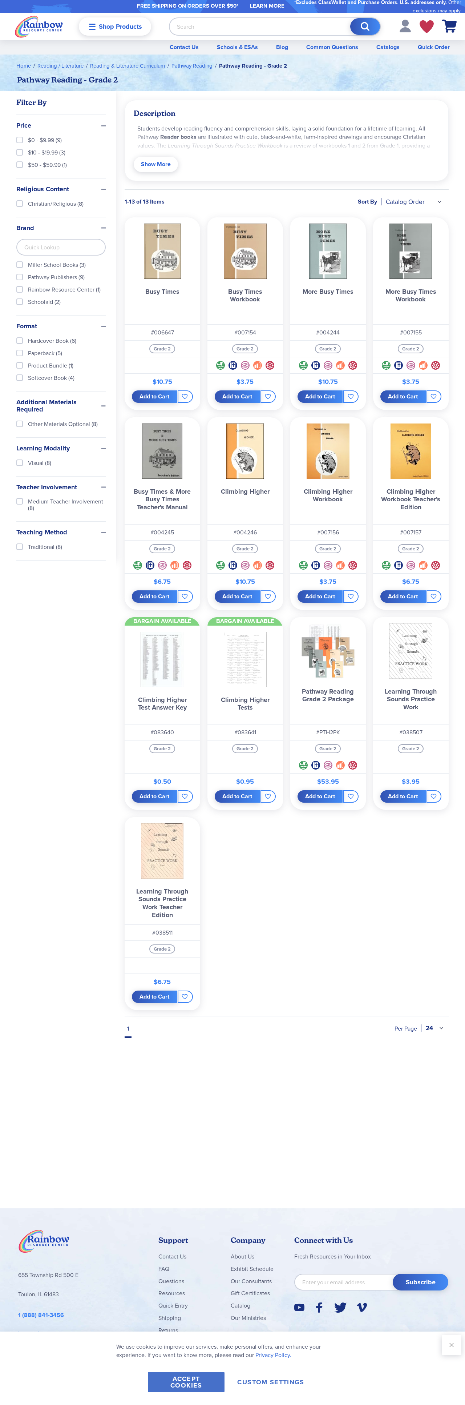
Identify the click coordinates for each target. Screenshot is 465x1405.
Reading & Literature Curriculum (127, 65)
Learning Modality (43, 448)
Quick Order (434, 47)
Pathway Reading (192, 65)
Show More (156, 164)
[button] (405, 25)
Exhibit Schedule (252, 1269)
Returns (168, 1330)
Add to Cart (154, 396)
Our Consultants (251, 1281)
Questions (171, 1281)
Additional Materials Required (46, 406)
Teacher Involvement (46, 487)
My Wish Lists (427, 26)
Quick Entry (173, 1305)
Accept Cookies (186, 1382)
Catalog (240, 1305)
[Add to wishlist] (185, 396)
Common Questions (332, 47)
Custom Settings (270, 1382)
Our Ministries (248, 1318)
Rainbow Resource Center (44, 1243)
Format (26, 326)
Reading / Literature (60, 65)
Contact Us (184, 47)
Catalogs (388, 47)
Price (23, 125)
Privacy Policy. (273, 1355)
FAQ (163, 1269)
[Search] (365, 26)
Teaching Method (41, 532)
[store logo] (39, 26)
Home (23, 65)
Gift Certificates (250, 1293)
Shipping (169, 1318)
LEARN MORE (267, 6)
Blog (282, 47)
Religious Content (42, 189)
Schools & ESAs (237, 47)
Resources (171, 1293)
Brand (25, 228)
